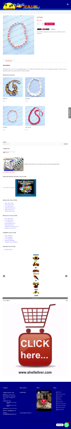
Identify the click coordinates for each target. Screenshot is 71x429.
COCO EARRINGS (8, 238)
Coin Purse (59, 399)
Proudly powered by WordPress (25, 421)
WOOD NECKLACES (9, 204)
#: (8, 408)
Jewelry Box (59, 395)
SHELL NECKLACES (9, 203)
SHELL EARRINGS (8, 235)
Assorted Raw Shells (61, 405)
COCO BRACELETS (9, 221)
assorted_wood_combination (55, 31)
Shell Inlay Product (61, 407)
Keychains (59, 397)
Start (66, 300)
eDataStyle (50, 421)
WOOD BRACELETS (9, 220)
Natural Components (61, 403)
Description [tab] (8, 60)
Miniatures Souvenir (61, 394)
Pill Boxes (59, 392)
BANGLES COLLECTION (10, 228)
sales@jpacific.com (11, 410)
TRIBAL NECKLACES (9, 209)
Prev (4, 276)
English (7, 152)
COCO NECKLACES (9, 206)
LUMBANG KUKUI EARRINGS (11, 242)
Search (4, 142)
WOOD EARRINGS (9, 237)
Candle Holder (60, 401)
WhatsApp (5, 408)
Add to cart (49, 23)
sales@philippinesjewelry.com (9, 414)
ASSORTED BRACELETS (10, 223)
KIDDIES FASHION (8, 249)
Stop (67, 300)
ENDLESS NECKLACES (10, 211)
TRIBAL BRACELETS (9, 225)
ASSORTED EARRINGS (10, 240)
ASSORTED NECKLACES (10, 208)
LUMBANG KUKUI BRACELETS (11, 226)
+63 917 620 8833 (13, 408)
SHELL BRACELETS (9, 218)
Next (66, 276)
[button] (32, 18)
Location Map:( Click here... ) (26, 412)
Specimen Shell (60, 409)
